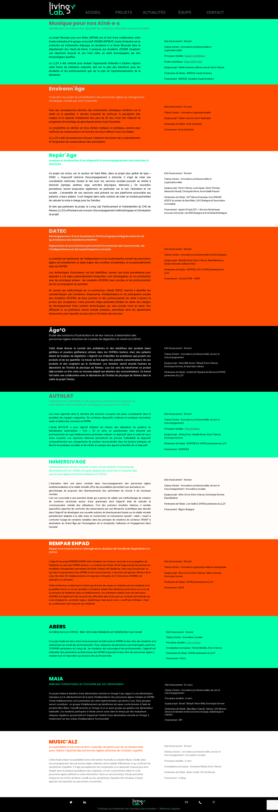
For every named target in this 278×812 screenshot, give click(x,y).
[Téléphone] (200, 802)
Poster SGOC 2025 (193, 61)
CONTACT (215, 12)
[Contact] (186, 802)
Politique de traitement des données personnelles (127, 808)
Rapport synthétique (195, 56)
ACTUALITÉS (154, 12)
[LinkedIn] (84, 802)
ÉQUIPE (184, 12)
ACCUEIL (93, 12)
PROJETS (123, 12)
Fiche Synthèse (192, 429)
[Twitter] (71, 802)
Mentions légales (170, 808)
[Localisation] (214, 802)
